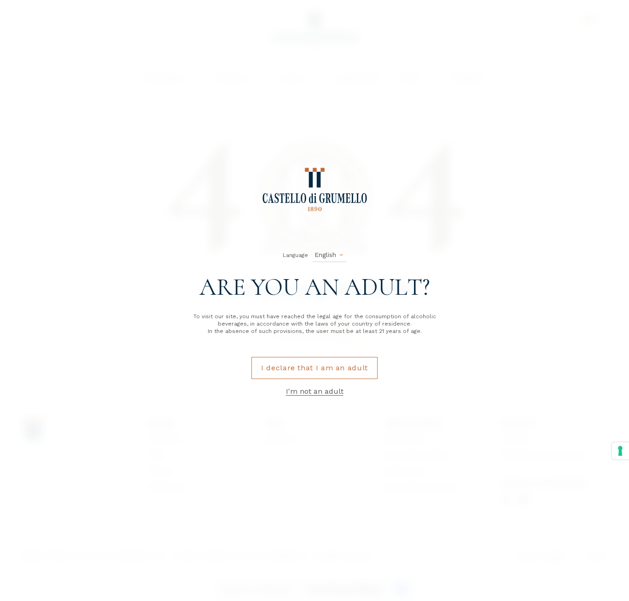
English (325, 254)
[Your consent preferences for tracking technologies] (620, 451)
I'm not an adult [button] (315, 391)
